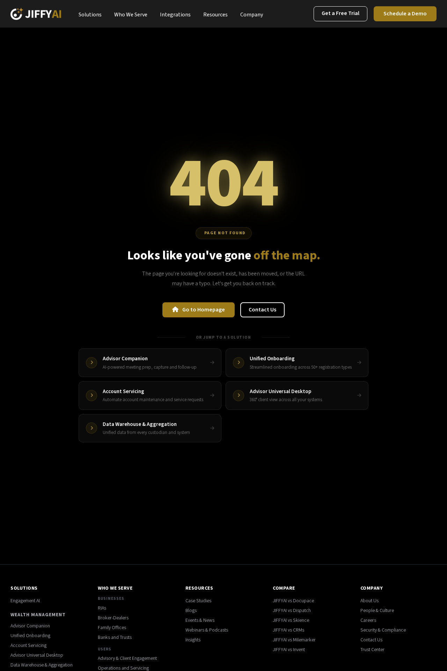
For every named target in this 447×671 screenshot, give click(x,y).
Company (251, 15)
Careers (368, 620)
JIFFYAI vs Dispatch (292, 610)
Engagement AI (25, 600)
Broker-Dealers (113, 617)
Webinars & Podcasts (206, 630)
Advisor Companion (30, 625)
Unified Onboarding (30, 635)
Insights (192, 639)
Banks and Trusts (115, 637)
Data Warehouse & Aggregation (41, 665)
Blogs (191, 610)
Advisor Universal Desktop (36, 655)
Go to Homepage (203, 310)
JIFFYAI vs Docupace (293, 600)
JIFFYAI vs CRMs (288, 630)
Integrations (175, 15)
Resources (215, 15)
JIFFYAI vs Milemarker (294, 639)
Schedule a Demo (405, 13)
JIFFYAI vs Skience (291, 620)
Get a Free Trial (340, 13)
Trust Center (372, 649)
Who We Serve (130, 15)
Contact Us (262, 310)
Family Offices (112, 627)
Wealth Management (38, 614)
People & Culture (377, 610)
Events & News (199, 620)
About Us (369, 600)
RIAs (102, 608)
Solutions (90, 15)
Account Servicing (28, 645)
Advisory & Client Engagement (127, 658)
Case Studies (198, 600)
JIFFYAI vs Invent (289, 649)
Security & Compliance (383, 630)
